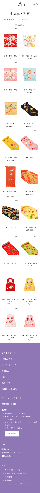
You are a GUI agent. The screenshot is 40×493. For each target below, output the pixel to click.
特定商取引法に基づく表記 (15, 473)
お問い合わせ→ (12, 433)
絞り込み (10, 20)
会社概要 (8, 480)
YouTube (7, 456)
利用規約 (8, 477)
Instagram (8, 449)
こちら (27, 422)
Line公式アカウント (12, 452)
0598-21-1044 (19, 413)
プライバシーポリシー (14, 470)
